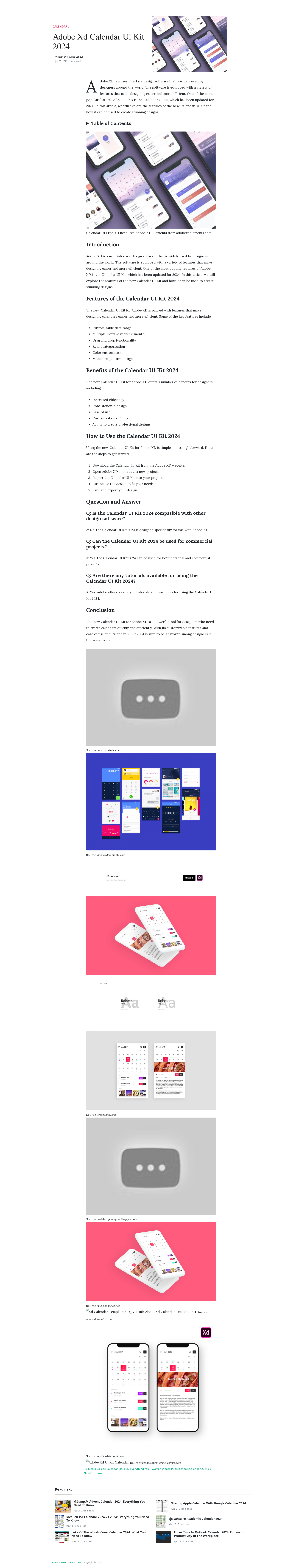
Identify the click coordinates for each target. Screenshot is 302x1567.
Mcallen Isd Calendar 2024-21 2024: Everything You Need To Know (107, 1518)
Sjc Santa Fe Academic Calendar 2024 (195, 1519)
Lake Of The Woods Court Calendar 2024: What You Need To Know (108, 1534)
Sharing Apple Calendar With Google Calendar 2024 (208, 1503)
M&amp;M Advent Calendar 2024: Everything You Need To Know (109, 1503)
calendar (60, 26)
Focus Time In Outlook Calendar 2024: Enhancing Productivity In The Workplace (209, 1534)
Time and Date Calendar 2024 (66, 1562)
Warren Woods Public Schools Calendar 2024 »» (181, 1469)
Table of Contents (111, 123)
